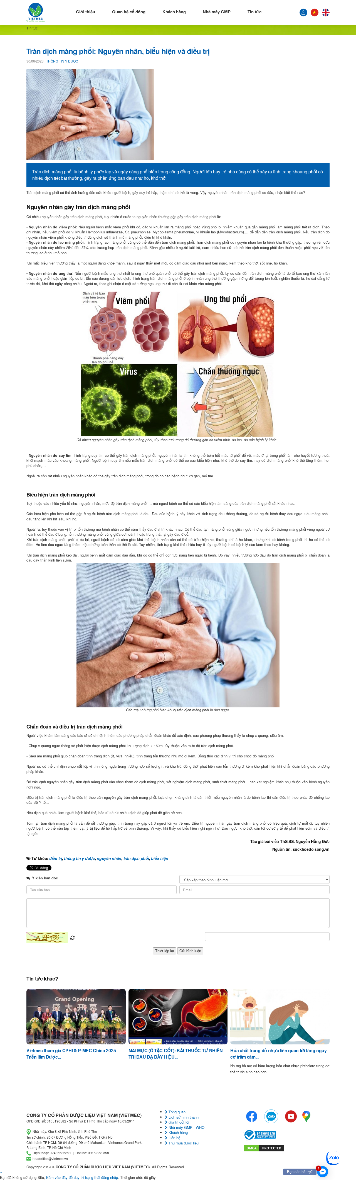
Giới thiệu (85, 12)
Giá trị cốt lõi (178, 1122)
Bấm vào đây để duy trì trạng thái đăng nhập (82, 1177)
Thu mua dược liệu (183, 1143)
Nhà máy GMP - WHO (185, 1127)
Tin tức (254, 12)
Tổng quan (176, 1111)
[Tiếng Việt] (303, 12)
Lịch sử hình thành (183, 1117)
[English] (326, 12)
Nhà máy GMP (217, 12)
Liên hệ (173, 1137)
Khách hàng (174, 12)
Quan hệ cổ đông (128, 12)
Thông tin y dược (62, 61)
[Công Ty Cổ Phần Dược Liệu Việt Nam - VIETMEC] (35, 12)
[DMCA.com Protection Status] (264, 1147)
